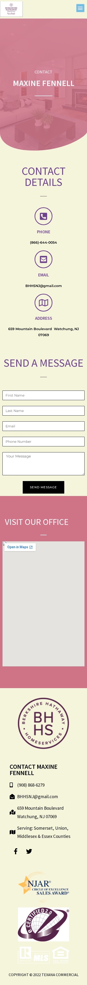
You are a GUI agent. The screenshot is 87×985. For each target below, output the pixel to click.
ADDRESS (43, 318)
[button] (80, 8)
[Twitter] (29, 851)
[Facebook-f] (16, 851)
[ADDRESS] (43, 303)
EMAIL (43, 275)
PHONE (43, 232)
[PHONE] (43, 216)
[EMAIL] (43, 259)
